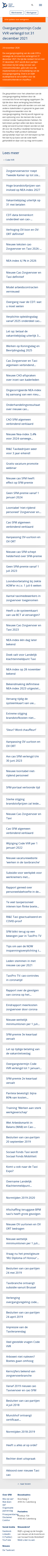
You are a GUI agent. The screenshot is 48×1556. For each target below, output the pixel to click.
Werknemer (16, 12)
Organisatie (7, 1507)
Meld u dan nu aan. (26, 1540)
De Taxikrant (8, 1550)
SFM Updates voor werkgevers (16, 19)
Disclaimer (7, 1517)
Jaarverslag (7, 1510)
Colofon (6, 1520)
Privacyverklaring (10, 1514)
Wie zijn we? (8, 1499)
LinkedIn (6, 1534)
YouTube (6, 1540)
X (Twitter (6, 1537)
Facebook (6, 1531)
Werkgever (31, 12)
